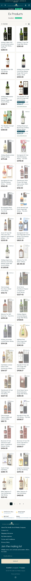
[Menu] (2, 5)
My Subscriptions (6, 536)
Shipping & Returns (7, 533)
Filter (5, 24)
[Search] (5, 5)
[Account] (25, 5)
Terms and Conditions (8, 539)
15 (19, 504)
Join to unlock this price (22, 106)
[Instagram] (15, 577)
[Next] (23, 504)
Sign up (15, 561)
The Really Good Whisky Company (17, 570)
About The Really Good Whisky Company (13, 527)
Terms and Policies (15, 574)
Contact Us (4, 530)
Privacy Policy (5, 542)
